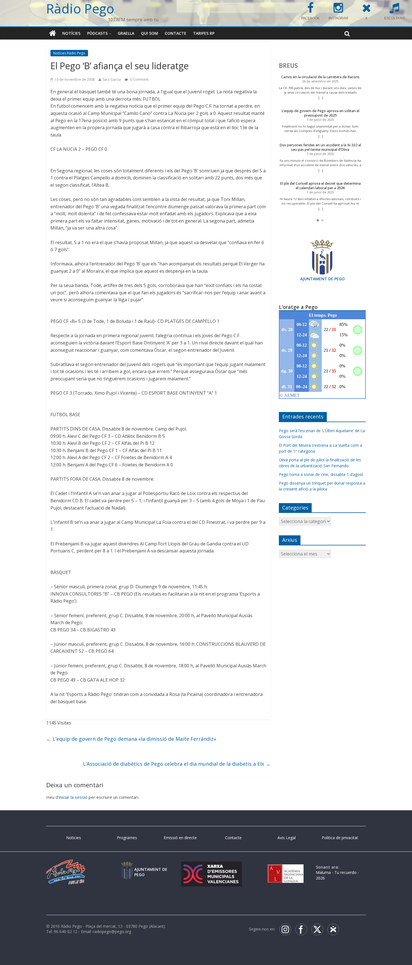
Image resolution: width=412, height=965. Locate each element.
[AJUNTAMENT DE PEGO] (127, 867)
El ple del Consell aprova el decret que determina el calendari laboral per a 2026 (320, 185)
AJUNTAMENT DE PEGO (322, 278)
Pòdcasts (97, 33)
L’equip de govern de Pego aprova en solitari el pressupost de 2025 (320, 113)
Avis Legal (286, 837)
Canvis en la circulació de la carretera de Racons (320, 77)
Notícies (71, 33)
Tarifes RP (203, 33)
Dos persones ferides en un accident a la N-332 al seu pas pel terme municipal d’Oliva (320, 147)
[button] (318, 220)
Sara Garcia (112, 79)
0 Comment (139, 79)
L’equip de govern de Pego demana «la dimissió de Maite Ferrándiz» (131, 738)
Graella (126, 33)
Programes (127, 837)
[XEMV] (211, 867)
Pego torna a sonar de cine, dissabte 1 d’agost (321, 474)
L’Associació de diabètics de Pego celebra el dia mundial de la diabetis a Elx (176, 763)
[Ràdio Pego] (52, 33)
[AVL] (286, 867)
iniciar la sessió (73, 797)
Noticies (73, 837)
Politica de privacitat (340, 837)
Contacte (175, 33)
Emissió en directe (180, 837)
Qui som (149, 33)
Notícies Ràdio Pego (69, 53)
